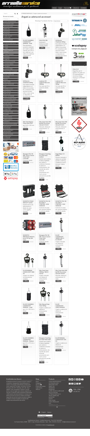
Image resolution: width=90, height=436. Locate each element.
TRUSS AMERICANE (9, 74)
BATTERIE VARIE (8, 106)
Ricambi (6, 140)
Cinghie (6, 48)
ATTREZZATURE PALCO (26, 13)
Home (54, 8)
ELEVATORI (6, 77)
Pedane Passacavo (9, 54)
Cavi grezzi (7, 66)
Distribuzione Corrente (9, 61)
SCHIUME (6, 114)
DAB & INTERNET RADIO (10, 99)
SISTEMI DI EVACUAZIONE (10, 124)
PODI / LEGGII (7, 82)
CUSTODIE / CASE (8, 112)
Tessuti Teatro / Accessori (10, 71)
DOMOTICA (7, 122)
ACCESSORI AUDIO (9, 24)
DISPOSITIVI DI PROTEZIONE (7, 127)
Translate (50, 417)
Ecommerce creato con (45, 425)
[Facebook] (70, 380)
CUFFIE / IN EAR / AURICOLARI (8, 36)
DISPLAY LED (7, 94)
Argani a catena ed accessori (40, 13)
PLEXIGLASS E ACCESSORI (7, 137)
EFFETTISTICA (7, 91)
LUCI (5, 86)
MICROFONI (7, 31)
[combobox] (61, 21)
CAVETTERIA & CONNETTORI (7, 109)
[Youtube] (82, 380)
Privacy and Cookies (40, 386)
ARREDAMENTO (8, 117)
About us (76, 8)
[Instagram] (75, 380)
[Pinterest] (77, 380)
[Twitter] (72, 380)
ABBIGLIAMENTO (8, 119)
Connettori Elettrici (9, 64)
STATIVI (6, 79)
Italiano (49, 412)
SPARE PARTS (7, 103)
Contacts (83, 8)
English (44, 412)
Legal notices (39, 388)
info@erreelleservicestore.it (69, 422)
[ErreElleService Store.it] (45, 4)
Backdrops (7, 56)
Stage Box (6, 59)
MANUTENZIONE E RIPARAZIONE (8, 131)
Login (60, 8)
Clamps (6, 45)
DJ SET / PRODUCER (9, 84)
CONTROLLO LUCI (8, 89)
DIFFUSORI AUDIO (8, 26)
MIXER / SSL (7, 29)
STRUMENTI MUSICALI (9, 101)
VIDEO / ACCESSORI (9, 96)
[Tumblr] (80, 380)
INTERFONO (7, 33)
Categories (38, 383)
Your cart (67, 8)
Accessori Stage (8, 68)
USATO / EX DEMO (8, 134)
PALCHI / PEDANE (8, 40)
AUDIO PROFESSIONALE (10, 21)
